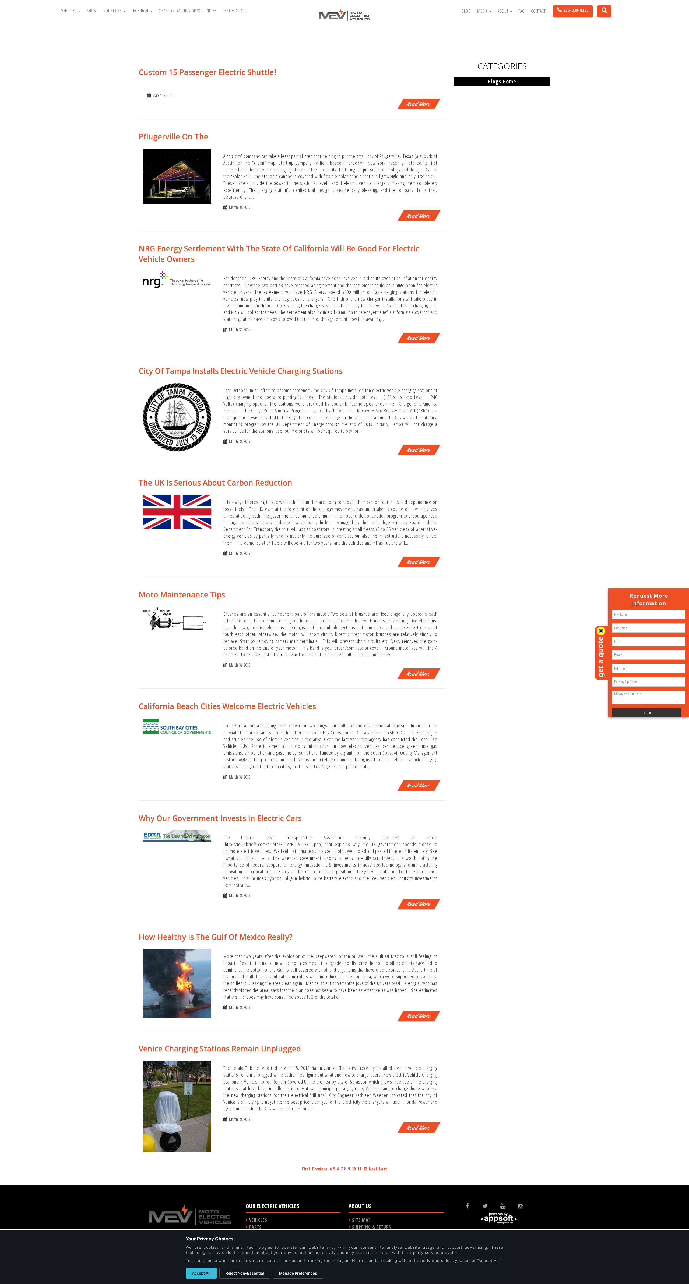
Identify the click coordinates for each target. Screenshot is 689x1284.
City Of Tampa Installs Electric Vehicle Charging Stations (240, 371)
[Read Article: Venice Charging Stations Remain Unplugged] (177, 1106)
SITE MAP (361, 1220)
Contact (538, 11)
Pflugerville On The (173, 136)
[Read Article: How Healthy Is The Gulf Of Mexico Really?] (177, 983)
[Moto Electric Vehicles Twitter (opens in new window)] (489, 1206)
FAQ (521, 11)
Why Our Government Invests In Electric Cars (220, 818)
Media (483, 11)
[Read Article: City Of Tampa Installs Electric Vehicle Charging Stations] (177, 417)
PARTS (255, 1227)
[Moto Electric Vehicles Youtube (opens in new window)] (507, 1206)
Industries (112, 11)
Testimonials (235, 11)
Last (383, 1169)
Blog (466, 11)
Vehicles (69, 11)
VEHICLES (258, 1220)
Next (373, 1169)
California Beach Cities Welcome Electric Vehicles (227, 706)
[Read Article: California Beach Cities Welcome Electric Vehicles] (177, 726)
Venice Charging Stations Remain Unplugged (220, 1048)
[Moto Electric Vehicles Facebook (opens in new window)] (472, 1206)
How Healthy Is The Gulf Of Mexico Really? (216, 937)
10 (354, 1169)
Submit (647, 712)
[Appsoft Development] (499, 1218)
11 (359, 1169)
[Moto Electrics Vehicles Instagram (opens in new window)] (525, 1206)
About (503, 11)
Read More (419, 103)
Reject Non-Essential (245, 1273)
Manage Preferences (298, 1273)
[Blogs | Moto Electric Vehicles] (344, 14)
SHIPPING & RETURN (372, 1227)
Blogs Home (502, 81)
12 (365, 1169)
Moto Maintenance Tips (182, 594)
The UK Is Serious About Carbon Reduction (215, 482)
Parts (91, 11)
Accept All (201, 1273)
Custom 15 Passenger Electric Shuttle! (207, 72)
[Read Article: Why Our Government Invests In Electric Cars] (177, 836)
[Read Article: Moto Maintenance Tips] (177, 621)
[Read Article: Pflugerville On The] (177, 176)
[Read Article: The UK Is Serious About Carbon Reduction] (177, 511)
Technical (141, 11)
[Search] (602, 11)
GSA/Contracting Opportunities (188, 11)
